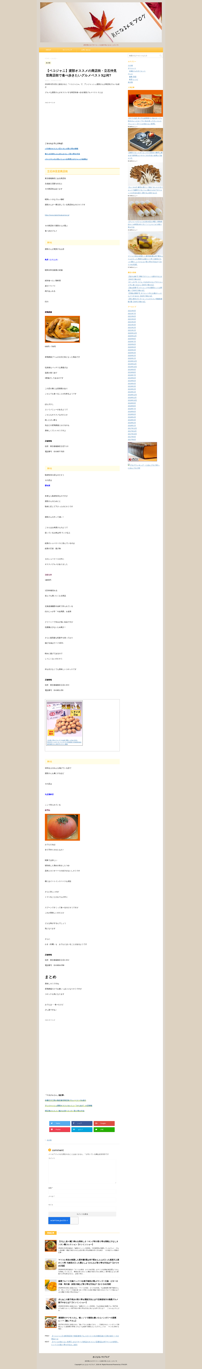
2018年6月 (132, 411)
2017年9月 (132, 437)
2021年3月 (132, 325)
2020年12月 (132, 333)
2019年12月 (132, 361)
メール (51, 1196)
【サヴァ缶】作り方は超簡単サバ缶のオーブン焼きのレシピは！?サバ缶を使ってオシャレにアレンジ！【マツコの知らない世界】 (145, 121)
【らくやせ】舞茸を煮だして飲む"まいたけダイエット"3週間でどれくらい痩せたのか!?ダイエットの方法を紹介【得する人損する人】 (145, 190)
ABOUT (48, 50)
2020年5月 (132, 347)
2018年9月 (132, 403)
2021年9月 (132, 311)
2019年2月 (132, 389)
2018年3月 (132, 420)
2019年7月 (132, 375)
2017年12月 (132, 428)
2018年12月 (132, 395)
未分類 (49, 1140)
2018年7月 (132, 409)
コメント (51, 1158)
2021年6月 (132, 316)
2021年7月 (132, 313)
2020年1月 (132, 358)
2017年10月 (132, 434)
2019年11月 (132, 364)
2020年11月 (132, 336)
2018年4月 (132, 417)
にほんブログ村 (134, 468)
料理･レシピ (133, 79)
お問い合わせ (85, 50)
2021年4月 (132, 322)
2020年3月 (132, 353)
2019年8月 (132, 372)
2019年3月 (132, 386)
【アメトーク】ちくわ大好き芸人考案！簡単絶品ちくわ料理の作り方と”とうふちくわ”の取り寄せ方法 (145, 224)
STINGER (124, 1364)
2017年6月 (132, 439)
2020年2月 (132, 355)
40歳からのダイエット (137, 71)
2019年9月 (132, 369)
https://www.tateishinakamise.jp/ (57, 215)
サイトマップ (67, 50)
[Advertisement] (64, 119)
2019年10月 (132, 367)
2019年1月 (132, 392)
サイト (50, 1205)
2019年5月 (132, 381)
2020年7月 (132, 341)
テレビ (130, 74)
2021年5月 (132, 319)
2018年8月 (132, 406)
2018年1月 (132, 425)
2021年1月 (132, 330)
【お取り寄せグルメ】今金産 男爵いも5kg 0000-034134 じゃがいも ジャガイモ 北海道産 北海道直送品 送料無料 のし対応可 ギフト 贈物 (64, 742)
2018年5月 (132, 414)
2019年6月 (132, 378)
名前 (50, 1188)
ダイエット (132, 68)
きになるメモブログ (101, 1357)
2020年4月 (132, 350)
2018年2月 (132, 423)
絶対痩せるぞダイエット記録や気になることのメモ (101, 1361)
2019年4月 (132, 383)
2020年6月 (132, 344)
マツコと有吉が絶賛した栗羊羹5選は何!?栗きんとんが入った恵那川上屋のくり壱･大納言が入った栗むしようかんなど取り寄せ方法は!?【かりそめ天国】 (88, 1263)
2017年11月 (132, 431)
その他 (130, 65)
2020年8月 (132, 339)
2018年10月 (132, 400)
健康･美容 (132, 77)
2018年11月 (132, 397)
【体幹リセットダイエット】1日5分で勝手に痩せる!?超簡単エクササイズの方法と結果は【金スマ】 (145, 155)
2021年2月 (132, 327)
